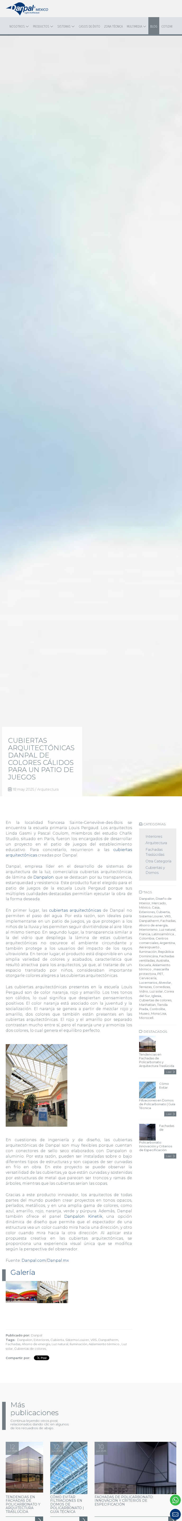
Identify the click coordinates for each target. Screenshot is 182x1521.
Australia (162, 960)
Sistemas (64, 26)
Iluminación (78, 1344)
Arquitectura (48, 789)
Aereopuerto (149, 947)
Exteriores (41, 1340)
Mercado (159, 903)
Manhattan (147, 1005)
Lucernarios (148, 982)
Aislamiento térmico (104, 1344)
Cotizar (167, 26)
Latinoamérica (163, 934)
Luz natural (60, 1344)
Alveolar (165, 982)
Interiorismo (148, 929)
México (144, 907)
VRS (94, 1340)
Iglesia (156, 996)
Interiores (154, 836)
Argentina (167, 943)
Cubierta (57, 1340)
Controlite (157, 1009)
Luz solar (156, 991)
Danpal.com (34, 1260)
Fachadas (13, 1344)
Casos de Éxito (89, 26)
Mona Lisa (158, 1013)
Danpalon (43, 877)
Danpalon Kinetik (83, 1216)
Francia (144, 934)
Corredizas (161, 987)
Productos (41, 26)
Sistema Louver (77, 1340)
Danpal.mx (58, 1260)
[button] (153, 1514)
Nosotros (17, 26)
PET (160, 974)
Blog (153, 26)
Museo (144, 1013)
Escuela (145, 965)
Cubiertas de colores (30, 1348)
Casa (155, 907)
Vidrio (143, 991)
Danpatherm (108, 1340)
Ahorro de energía (36, 1344)
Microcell (146, 1018)
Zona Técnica (113, 26)
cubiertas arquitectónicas (75, 910)
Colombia (146, 938)
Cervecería (147, 978)
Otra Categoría (158, 861)
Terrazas (145, 987)
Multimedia (135, 26)
